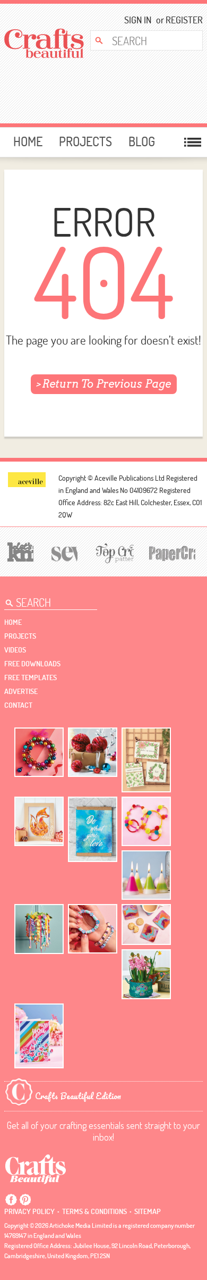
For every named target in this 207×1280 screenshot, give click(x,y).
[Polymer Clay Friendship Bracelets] (92, 928)
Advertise (21, 691)
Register (181, 20)
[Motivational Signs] (92, 829)
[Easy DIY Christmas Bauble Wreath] (39, 752)
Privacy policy (29, 1211)
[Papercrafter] (172, 552)
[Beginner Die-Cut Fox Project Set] (39, 821)
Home (27, 141)
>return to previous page (104, 384)
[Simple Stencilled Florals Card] (39, 1036)
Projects (85, 141)
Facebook (11, 1200)
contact (18, 705)
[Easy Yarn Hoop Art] (146, 821)
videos (15, 650)
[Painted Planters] (146, 974)
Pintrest (25, 1200)
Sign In (137, 20)
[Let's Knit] (19, 551)
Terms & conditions (94, 1211)
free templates (30, 677)
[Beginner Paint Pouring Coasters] (146, 924)
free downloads (32, 663)
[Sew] (62, 552)
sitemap (147, 1211)
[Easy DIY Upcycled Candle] (146, 875)
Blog (141, 141)
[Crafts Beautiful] (35, 1168)
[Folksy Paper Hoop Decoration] (39, 929)
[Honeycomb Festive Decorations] (92, 752)
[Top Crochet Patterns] (113, 552)
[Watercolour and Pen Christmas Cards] (146, 760)
